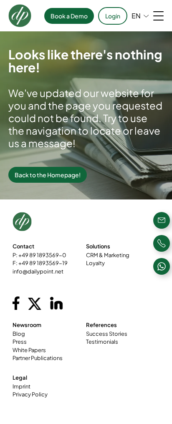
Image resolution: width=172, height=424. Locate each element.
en (136, 15)
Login (112, 16)
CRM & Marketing (107, 255)
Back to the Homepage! (48, 175)
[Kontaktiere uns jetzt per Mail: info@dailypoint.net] (161, 220)
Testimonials (102, 341)
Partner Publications (38, 358)
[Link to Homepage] (19, 15)
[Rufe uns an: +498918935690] (161, 243)
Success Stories (106, 333)
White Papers (29, 350)
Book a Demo (69, 16)
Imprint (21, 386)
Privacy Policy (30, 394)
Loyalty (95, 263)
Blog (19, 333)
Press (20, 341)
